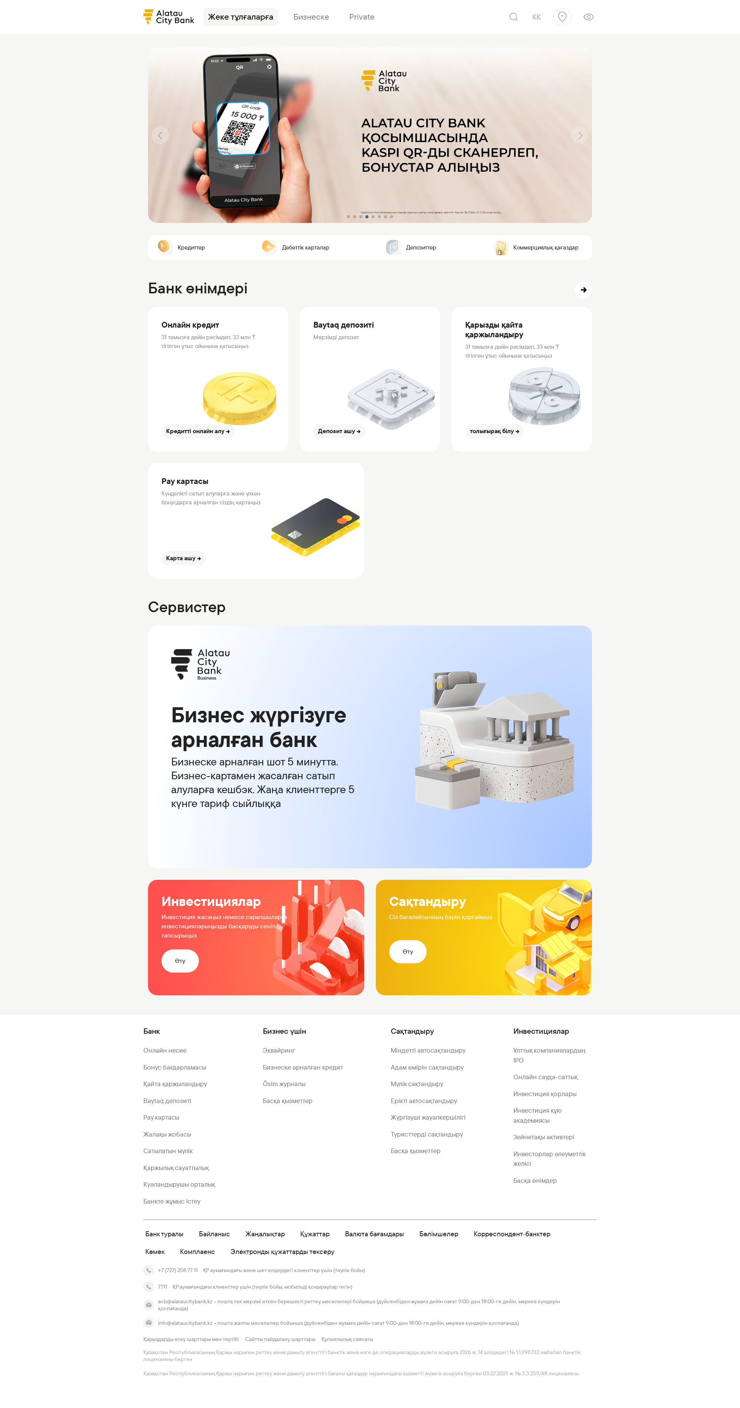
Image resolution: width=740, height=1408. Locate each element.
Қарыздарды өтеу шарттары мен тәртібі (191, 1339)
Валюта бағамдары (374, 1233)
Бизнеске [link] (311, 17)
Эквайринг (279, 1050)
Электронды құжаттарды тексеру (282, 1251)
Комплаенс (197, 1251)
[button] (160, 135)
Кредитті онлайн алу (195, 431)
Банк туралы (164, 1233)
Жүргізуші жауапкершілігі (428, 1117)
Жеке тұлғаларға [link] (240, 17)
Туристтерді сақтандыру (427, 1134)
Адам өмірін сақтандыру (427, 1067)
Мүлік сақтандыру (417, 1084)
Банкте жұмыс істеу (171, 1201)
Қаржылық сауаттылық (176, 1168)
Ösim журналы (284, 1084)
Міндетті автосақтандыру (428, 1050)
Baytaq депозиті (167, 1101)
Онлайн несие (165, 1050)
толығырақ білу (492, 431)
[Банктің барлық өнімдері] (583, 290)
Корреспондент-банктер (512, 1233)
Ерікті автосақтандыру (424, 1101)
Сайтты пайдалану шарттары (280, 1339)
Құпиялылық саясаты (347, 1339)
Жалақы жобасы (167, 1134)
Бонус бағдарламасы (174, 1067)
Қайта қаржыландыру (175, 1084)
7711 (162, 1286)
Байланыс (214, 1233)
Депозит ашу (336, 431)
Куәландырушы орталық (179, 1184)
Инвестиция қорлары (545, 1094)
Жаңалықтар (265, 1233)
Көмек (155, 1251)
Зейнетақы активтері (543, 1137)
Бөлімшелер (438, 1233)
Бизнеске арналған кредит (303, 1067)
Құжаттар (315, 1233)
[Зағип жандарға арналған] (589, 17)
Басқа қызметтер (288, 1101)
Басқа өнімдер (535, 1180)
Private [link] (362, 17)
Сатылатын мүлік (168, 1151)
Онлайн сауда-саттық (545, 1077)
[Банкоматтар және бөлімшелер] (562, 17)
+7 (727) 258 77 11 (178, 1270)
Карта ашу (180, 558)
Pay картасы (161, 1117)
